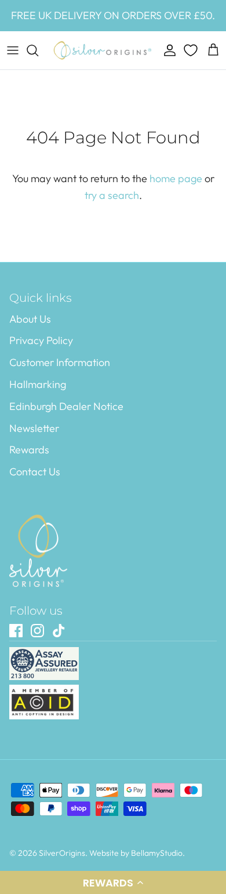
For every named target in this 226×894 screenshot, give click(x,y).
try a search (112, 195)
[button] (113, 882)
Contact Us (34, 471)
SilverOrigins (62, 853)
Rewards (29, 449)
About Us (30, 319)
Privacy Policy (41, 340)
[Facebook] (16, 630)
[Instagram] (37, 630)
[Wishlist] (192, 50)
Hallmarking (37, 384)
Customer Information (59, 362)
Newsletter (34, 428)
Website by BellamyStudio (136, 853)
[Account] (167, 50)
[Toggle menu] (12, 50)
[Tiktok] (58, 630)
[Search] (38, 50)
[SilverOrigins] (102, 50)
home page (176, 178)
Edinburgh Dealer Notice (66, 406)
